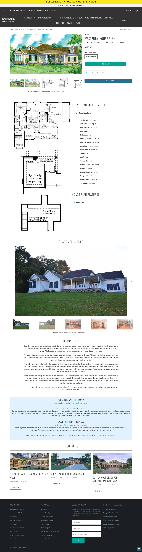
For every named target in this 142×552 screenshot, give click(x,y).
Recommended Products (17, 513)
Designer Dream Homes (110, 516)
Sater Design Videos (47, 520)
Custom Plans (84, 18)
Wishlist (53, 11)
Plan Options (13, 524)
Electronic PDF (91, 57)
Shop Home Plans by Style (43, 18)
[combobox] (130, 20)
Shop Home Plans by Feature (66, 18)
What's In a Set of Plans (17, 509)
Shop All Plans (27, 18)
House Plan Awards (46, 535)
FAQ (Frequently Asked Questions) (51, 531)
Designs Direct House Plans (111, 513)
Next (129, 30)
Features (80, 202)
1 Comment (114, 485)
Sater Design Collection (21, 547)
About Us (40, 11)
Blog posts (71, 446)
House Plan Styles (46, 513)
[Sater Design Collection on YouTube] (7, 10)
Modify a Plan (109, 18)
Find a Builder (45, 524)
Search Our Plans (73, 23)
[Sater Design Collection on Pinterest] (10, 10)
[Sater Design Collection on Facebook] (4, 10)
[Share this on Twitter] (87, 73)
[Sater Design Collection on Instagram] (14, 10)
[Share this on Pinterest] (97, 73)
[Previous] (11, 54)
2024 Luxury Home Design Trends (67, 474)
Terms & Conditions (15, 539)
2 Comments (74, 477)
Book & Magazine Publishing (111, 520)
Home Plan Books (96, 18)
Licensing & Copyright (16, 520)
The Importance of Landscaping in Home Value (29, 475)
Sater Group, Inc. (92, 387)
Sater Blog (44, 509)
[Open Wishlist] (139, 549)
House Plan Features (47, 516)
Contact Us (31, 11)
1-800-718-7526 (20, 11)
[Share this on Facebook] (92, 73)
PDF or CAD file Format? (17, 528)
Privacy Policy (14, 516)
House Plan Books (46, 539)
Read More (15, 487)
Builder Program (45, 528)
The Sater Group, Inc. (109, 509)
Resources (60, 23)
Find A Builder (14, 531)
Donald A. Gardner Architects (111, 524)
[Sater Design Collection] (8, 20)
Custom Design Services (17, 535)
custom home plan (51, 387)
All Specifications (83, 113)
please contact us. (109, 435)
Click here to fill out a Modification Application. (71, 423)
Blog (46, 11)
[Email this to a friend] (103, 73)
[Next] (81, 54)
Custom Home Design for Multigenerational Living (105, 479)
